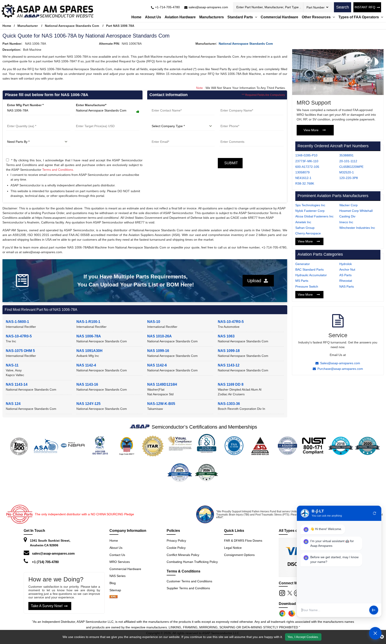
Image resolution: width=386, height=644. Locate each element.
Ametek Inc (303, 222)
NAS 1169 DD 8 (230, 384)
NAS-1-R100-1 (88, 322)
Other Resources (316, 17)
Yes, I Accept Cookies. (303, 637)
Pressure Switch (306, 286)
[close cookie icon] (382, 636)
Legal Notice (233, 547)
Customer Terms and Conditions (189, 581)
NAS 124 (13, 404)
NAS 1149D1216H (162, 384)
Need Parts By (16, 136)
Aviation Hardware (180, 17)
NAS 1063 (226, 336)
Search (342, 7)
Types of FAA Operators (359, 17)
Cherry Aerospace (308, 233)
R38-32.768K (304, 183)
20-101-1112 (348, 161)
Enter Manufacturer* (91, 105)
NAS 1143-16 (87, 384)
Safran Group (305, 227)
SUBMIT (230, 163)
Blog (112, 583)
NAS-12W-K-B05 (161, 404)
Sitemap (117, 590)
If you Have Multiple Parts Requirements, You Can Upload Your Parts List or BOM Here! (135, 281)
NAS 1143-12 (228, 365)
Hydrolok (345, 264)
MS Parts (301, 280)
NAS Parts (346, 286)
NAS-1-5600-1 (17, 322)
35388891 (346, 155)
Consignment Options (239, 555)
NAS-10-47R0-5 (231, 322)
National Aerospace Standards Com (72, 25)
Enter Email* (160, 136)
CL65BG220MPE (351, 166)
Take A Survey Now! (47, 606)
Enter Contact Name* (166, 105)
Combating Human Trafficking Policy (192, 562)
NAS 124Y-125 (88, 404)
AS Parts (345, 275)
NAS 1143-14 (16, 384)
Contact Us (117, 555)
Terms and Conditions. (58, 169)
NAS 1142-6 (157, 365)
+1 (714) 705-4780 (45, 562)
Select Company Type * (168, 120)
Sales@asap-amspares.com (340, 363)
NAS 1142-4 (86, 365)
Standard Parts (240, 17)
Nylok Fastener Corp (310, 211)
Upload (255, 280)
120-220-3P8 (348, 178)
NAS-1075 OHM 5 (20, 351)
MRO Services (119, 562)
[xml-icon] (113, 597)
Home (136, 17)
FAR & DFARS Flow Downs (243, 540)
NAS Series (117, 576)
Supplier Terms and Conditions (188, 588)
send (374, 610)
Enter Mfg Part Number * (25, 105)
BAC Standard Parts (309, 269)
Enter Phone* (229, 120)
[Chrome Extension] (282, 613)
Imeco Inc (346, 222)
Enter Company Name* (236, 105)
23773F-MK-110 (306, 161)
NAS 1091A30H (89, 351)
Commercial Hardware (279, 17)
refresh (374, 513)
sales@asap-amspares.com (53, 553)
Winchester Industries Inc (357, 227)
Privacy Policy (176, 540)
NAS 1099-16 (158, 351)
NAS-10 (153, 322)
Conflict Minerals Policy (183, 555)
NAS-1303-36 (229, 404)
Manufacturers (211, 17)
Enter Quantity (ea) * (21, 120)
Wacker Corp (348, 205)
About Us (153, 17)
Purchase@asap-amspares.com (340, 368)
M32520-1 (346, 172)
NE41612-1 (303, 178)
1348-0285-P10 (306, 155)
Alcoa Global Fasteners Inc (314, 216)
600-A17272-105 (307, 166)
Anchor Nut (347, 269)
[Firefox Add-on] (291, 613)
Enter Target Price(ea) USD (95, 120)
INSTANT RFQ (365, 7)
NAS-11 (12, 365)
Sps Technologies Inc (310, 205)
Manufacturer (27, 25)
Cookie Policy (176, 547)
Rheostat (345, 280)
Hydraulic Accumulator (311, 275)
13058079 (302, 172)
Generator (302, 264)
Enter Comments (232, 136)
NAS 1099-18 (229, 351)
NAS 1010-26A (159, 336)
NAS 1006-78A (88, 336)
